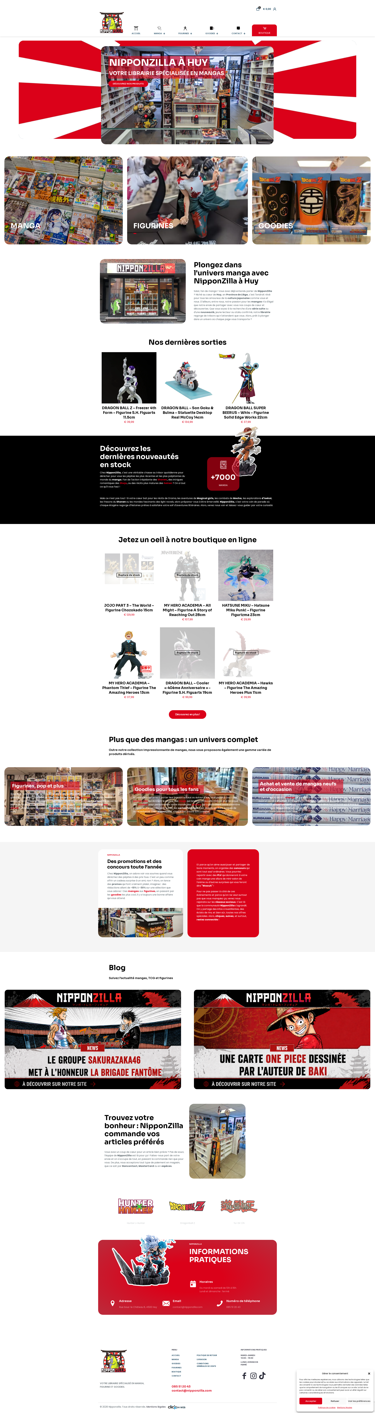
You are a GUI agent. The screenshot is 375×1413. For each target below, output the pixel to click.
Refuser (335, 1401)
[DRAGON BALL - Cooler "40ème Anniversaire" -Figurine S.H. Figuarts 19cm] (187, 661)
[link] (93, 1039)
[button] (369, 1373)
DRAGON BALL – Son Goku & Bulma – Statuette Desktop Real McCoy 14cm (187, 413)
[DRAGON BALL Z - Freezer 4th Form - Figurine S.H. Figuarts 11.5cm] (129, 386)
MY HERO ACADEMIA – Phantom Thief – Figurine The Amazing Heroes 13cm (129, 688)
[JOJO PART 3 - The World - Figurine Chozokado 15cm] (129, 569)
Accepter (310, 1401)
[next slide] (269, 1208)
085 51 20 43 (181, 1386)
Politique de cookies (327, 1407)
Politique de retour (207, 1355)
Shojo (123, 483)
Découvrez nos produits (128, 83)
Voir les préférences (359, 1401)
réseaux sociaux (225, 902)
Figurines (176, 1367)
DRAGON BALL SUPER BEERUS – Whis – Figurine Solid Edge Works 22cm (246, 413)
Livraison (202, 1359)
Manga (175, 1359)
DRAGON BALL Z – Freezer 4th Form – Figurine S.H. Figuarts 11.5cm (129, 413)
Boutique (176, 1371)
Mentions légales (344, 1407)
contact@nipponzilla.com (192, 1390)
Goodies (176, 1363)
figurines (85, 797)
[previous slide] (106, 1208)
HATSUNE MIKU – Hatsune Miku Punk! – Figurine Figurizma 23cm (246, 610)
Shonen (162, 479)
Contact (176, 1376)
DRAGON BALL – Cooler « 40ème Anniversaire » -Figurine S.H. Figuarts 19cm (187, 688)
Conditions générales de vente (206, 1364)
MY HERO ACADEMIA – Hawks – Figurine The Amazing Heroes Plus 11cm (246, 688)
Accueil (176, 1355)
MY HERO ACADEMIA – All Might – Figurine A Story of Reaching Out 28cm (187, 610)
